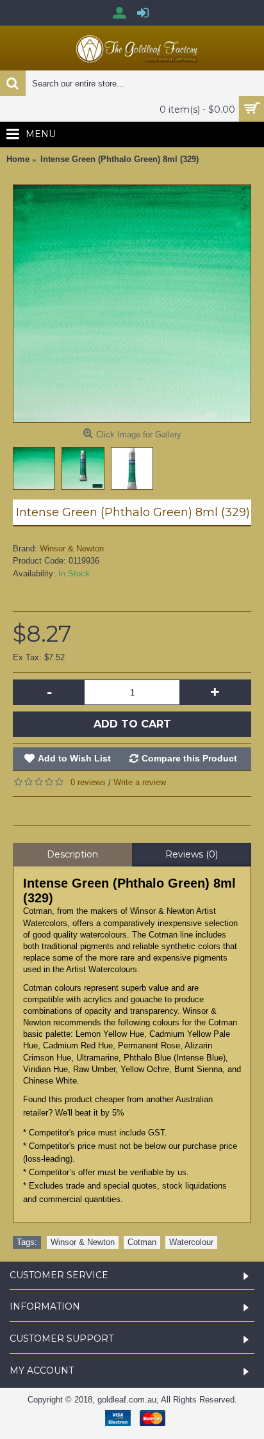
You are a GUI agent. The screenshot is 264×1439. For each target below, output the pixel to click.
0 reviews (88, 782)
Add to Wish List (74, 758)
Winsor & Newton (72, 548)
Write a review (139, 782)
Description (72, 854)
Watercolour (191, 1242)
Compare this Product (189, 758)
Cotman (142, 1242)
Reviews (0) (191, 854)
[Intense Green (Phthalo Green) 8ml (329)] (132, 303)
